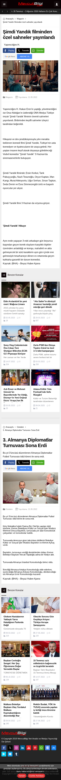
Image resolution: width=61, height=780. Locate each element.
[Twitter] (10, 747)
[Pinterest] (35, 747)
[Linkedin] (22, 747)
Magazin (20, 19)
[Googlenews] (47, 747)
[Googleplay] (3, 754)
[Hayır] (57, 771)
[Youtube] (28, 747)
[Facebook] (3, 747)
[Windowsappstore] (10, 754)
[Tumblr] (16, 754)
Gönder (40, 50)
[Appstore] (53, 747)
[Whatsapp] (41, 747)
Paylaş (11, 50)
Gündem (20, 427)
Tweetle (25, 50)
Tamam (22, 776)
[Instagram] (16, 747)
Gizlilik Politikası (36, 776)
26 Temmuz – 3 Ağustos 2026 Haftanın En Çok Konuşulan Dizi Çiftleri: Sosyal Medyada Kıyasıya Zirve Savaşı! (36, 11)
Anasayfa (9, 19)
